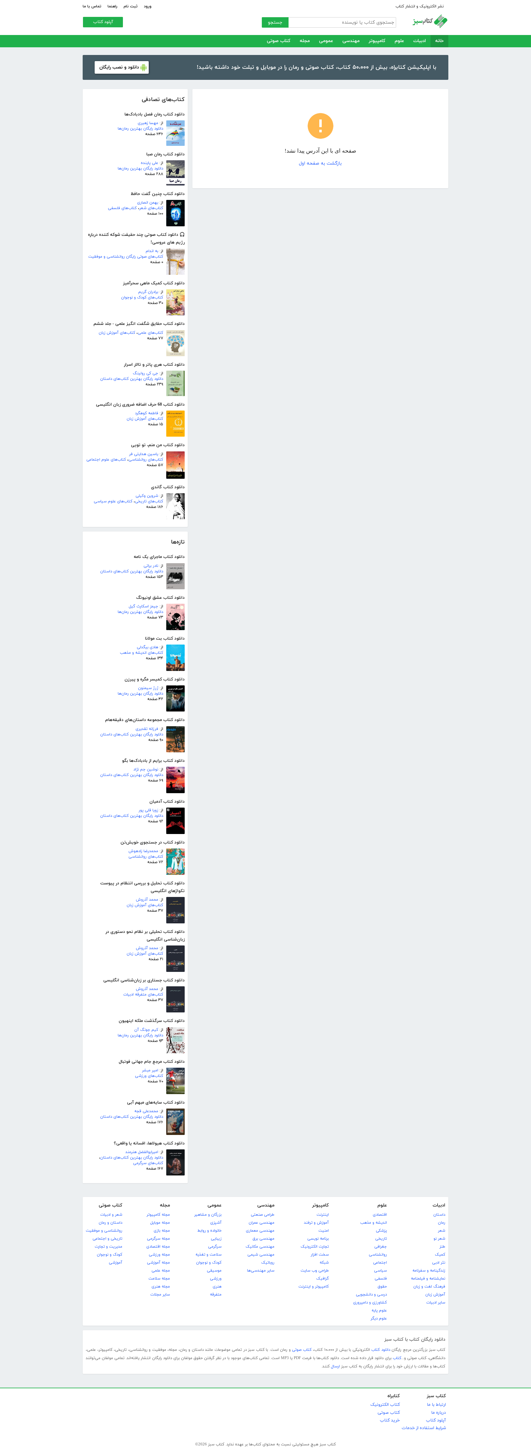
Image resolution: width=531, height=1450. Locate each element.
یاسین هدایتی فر (143, 454)
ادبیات (419, 41)
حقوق (382, 1286)
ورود (147, 6)
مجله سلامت (159, 1278)
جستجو (275, 22)
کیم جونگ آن (146, 1030)
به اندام (152, 251)
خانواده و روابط (209, 1231)
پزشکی (381, 1231)
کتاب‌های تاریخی (149, 501)
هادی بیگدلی (147, 647)
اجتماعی (380, 1262)
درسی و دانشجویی (371, 1294)
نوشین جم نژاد (145, 769)
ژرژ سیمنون (148, 688)
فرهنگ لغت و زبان (429, 1286)
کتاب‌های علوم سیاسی (113, 501)
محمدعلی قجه (146, 1111)
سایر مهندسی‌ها (260, 1270)
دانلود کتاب (380, 1350)
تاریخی (381, 1238)
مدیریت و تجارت (108, 1246)
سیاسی (380, 1270)
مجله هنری (160, 1286)
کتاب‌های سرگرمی (148, 1163)
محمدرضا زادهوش (143, 851)
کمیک (440, 1254)
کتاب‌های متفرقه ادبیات (143, 994)
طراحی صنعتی (262, 1215)
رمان (441, 1223)
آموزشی (115, 1262)
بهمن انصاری (147, 202)
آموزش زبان (435, 1294)
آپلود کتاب (103, 22)
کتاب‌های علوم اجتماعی (106, 459)
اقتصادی (380, 1215)
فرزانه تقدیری (147, 729)
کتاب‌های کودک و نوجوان (142, 297)
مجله (305, 41)
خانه (439, 41)
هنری (217, 1286)
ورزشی (216, 1278)
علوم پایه (379, 1310)
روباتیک (267, 1262)
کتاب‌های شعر (151, 208)
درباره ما (438, 1413)
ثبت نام (131, 6)
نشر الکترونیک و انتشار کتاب (419, 6)
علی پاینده (149, 163)
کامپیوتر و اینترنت (313, 1286)
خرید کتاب (390, 1420)
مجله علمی (160, 1270)
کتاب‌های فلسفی (122, 208)
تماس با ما (92, 6)
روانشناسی (378, 1254)
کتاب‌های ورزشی (149, 1076)
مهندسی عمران (261, 1223)
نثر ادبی (438, 1262)
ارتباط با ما (436, 1405)
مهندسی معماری (260, 1231)
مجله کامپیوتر (158, 1215)
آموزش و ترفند (316, 1223)
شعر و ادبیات (111, 1215)
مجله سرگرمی (158, 1238)
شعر (441, 1231)
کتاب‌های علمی (150, 333)
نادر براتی (151, 566)
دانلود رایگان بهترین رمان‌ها (140, 128)
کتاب (397, 1358)
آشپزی (216, 1223)
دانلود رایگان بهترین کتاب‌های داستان (131, 379)
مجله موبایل (160, 1223)
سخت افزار (320, 1254)
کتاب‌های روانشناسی (145, 459)
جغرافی (380, 1246)
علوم (399, 41)
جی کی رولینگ (145, 373)
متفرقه (216, 1294)
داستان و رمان (110, 1223)
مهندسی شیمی (260, 1254)
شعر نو (439, 1238)
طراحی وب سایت (315, 1270)
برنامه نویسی (318, 1238)
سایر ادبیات (435, 1302)
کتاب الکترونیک (385, 1405)
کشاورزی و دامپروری (370, 1302)
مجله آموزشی (158, 1262)
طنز (442, 1246)
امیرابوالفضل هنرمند (141, 1152)
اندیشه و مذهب (373, 1223)
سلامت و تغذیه (208, 1254)
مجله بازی (162, 1231)
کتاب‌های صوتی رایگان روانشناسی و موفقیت (125, 256)
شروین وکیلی (147, 496)
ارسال (335, 1366)
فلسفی (381, 1278)
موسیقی (214, 1270)
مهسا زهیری (148, 123)
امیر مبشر (150, 1070)
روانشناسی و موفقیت (104, 1231)
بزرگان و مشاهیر (208, 1215)
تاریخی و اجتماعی (107, 1238)
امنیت (323, 1231)
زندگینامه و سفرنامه (428, 1270)
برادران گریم (148, 292)
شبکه (324, 1262)
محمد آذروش (147, 899)
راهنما (112, 6)
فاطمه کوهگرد (146, 413)
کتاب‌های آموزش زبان (117, 333)
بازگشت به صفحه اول (320, 163)
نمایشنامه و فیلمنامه (428, 1278)
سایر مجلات (160, 1294)
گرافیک (322, 1278)
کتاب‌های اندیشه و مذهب (141, 653)
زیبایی (216, 1238)
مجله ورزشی (159, 1254)
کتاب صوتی (278, 41)
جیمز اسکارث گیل (143, 606)
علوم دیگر (379, 1318)
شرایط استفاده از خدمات (424, 1428)
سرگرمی (215, 1246)
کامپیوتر (377, 41)
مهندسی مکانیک (260, 1246)
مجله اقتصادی (158, 1246)
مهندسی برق (263, 1238)
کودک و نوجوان (209, 1262)
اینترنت (323, 1215)
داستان (439, 1215)
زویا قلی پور (148, 810)
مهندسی (351, 41)
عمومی (326, 41)
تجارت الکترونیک (315, 1246)
